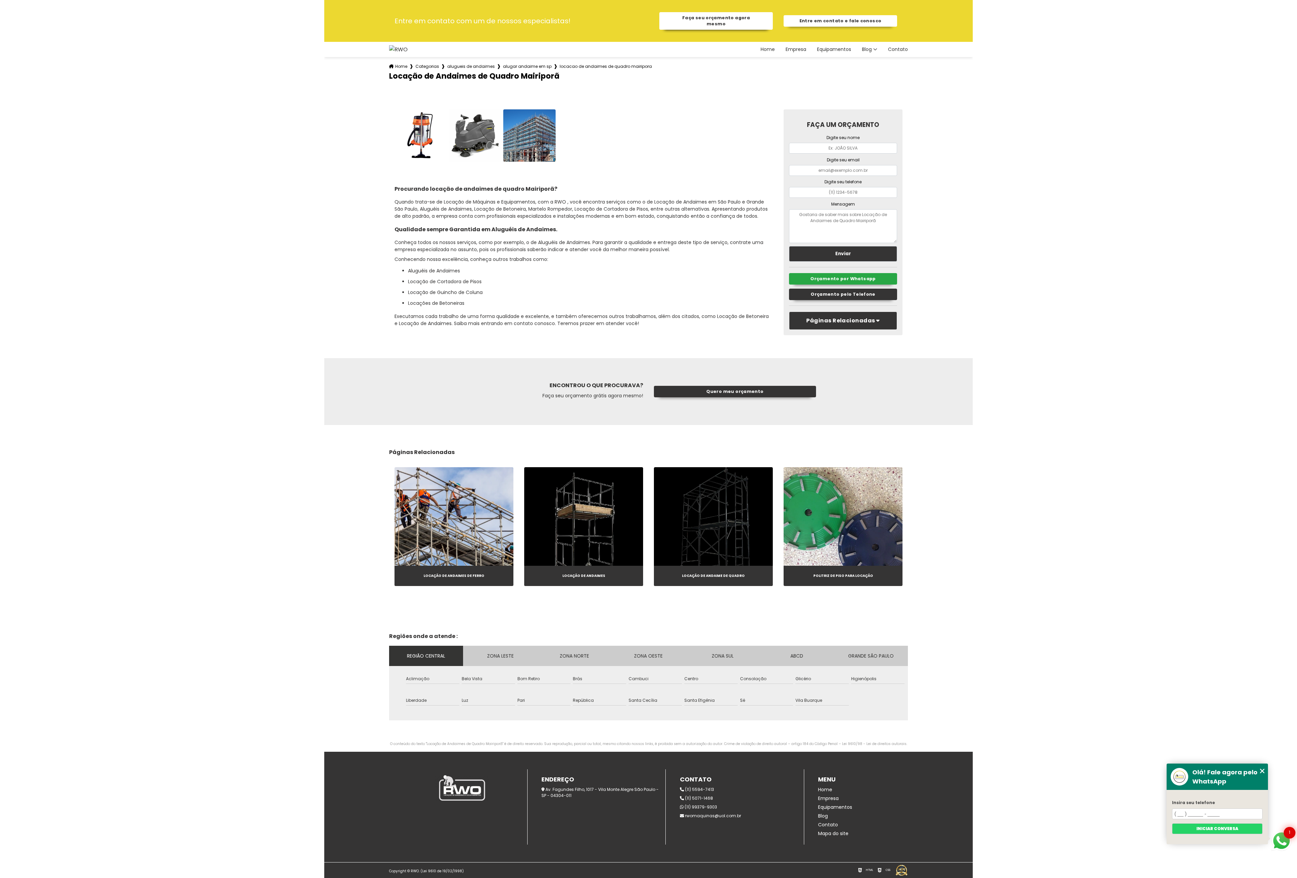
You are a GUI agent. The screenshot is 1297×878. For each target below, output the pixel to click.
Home (768, 49)
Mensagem (843, 204)
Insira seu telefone (1193, 802)
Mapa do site (833, 833)
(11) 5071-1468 (698, 798)
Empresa (796, 49)
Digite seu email (843, 160)
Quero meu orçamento (734, 391)
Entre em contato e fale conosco (840, 21)
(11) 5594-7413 (699, 789)
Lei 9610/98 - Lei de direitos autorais (874, 743)
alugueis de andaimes (471, 66)
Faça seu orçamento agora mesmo (716, 21)
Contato (898, 49)
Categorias (427, 66)
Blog (867, 49)
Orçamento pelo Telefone (843, 294)
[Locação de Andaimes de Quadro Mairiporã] (421, 135)
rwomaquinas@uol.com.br (712, 816)
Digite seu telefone (843, 182)
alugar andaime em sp (527, 66)
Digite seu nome (843, 137)
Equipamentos (834, 49)
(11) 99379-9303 (700, 807)
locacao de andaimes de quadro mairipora (606, 66)
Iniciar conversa (1217, 828)
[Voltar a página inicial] (398, 49)
